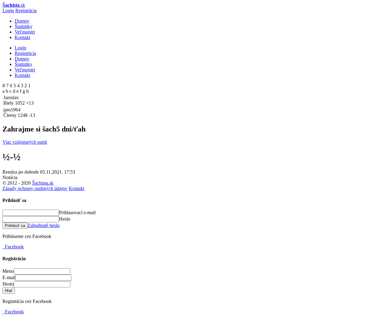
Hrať (9, 290)
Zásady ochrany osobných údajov (35, 188)
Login (8, 10)
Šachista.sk (42, 183)
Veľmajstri (25, 31)
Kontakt (22, 37)
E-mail (8, 277)
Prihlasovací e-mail (77, 212)
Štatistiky (23, 26)
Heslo (64, 219)
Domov (22, 20)
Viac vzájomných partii (24, 142)
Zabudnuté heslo (43, 225)
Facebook (13, 246)
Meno (8, 271)
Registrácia (26, 10)
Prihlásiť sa (15, 225)
